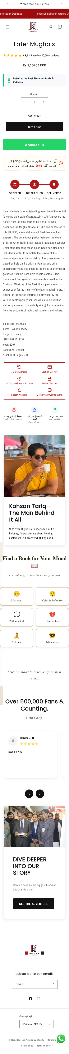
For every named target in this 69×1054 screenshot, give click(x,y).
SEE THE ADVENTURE (33, 904)
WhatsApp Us (34, 144)
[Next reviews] (40, 793)
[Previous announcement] (7, 4)
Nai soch (20, 1040)
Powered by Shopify (34, 1040)
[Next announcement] (62, 4)
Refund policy (54, 1040)
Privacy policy (26, 1045)
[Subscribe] (53, 984)
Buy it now (34, 127)
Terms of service (45, 1045)
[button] (7, 27)
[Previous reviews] (29, 793)
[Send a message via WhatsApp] (61, 1039)
